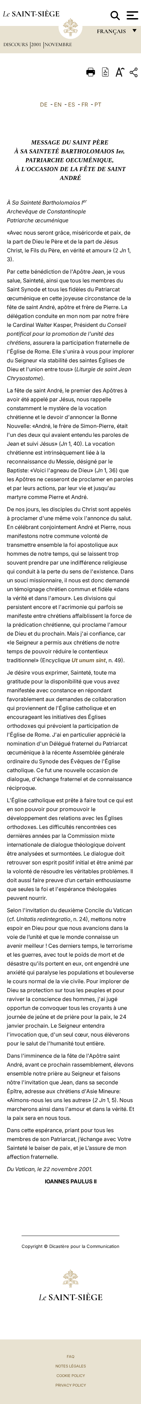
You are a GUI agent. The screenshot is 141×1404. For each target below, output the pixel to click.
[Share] (134, 74)
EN (58, 104)
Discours (16, 44)
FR (84, 104)
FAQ (70, 1356)
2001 (36, 44)
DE (44, 104)
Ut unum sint (89, 660)
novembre (58, 44)
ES (71, 104)
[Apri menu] (131, 15)
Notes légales (70, 1366)
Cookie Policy (70, 1375)
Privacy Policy (70, 1385)
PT (97, 104)
